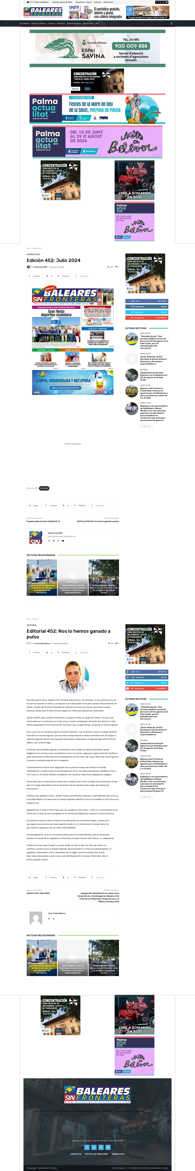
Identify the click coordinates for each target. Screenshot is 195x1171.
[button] (171, 23)
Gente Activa (41, 577)
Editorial (103, 582)
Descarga (44, 488)
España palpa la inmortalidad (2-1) (43, 521)
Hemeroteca (37, 248)
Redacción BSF (40, 267)
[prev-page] (28, 600)
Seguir (163, 307)
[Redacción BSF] (29, 267)
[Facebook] (156, 2)
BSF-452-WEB (32, 488)
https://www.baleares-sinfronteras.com (61, 536)
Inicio (29, 248)
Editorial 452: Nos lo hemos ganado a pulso (98, 521)
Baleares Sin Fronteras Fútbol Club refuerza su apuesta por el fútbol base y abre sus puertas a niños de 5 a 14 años (154, 393)
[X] (163, 2)
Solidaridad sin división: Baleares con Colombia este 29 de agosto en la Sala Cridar (103, 589)
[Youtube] (166, 2)
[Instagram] (160, 2)
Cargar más (146, 426)
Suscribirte (161, 318)
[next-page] (32, 600)
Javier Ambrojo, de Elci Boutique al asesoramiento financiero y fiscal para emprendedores (73, 589)
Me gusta (162, 301)
